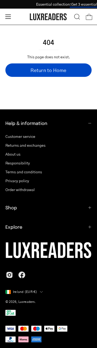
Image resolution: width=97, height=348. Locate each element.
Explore (13, 227)
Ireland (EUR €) (25, 291)
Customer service (20, 136)
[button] (77, 17)
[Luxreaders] (48, 16)
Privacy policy (17, 180)
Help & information (26, 123)
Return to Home (48, 70)
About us (12, 154)
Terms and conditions (23, 171)
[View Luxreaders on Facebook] (22, 275)
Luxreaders (26, 301)
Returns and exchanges (25, 145)
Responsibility (17, 163)
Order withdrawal (20, 189)
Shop (11, 207)
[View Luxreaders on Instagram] (9, 275)
